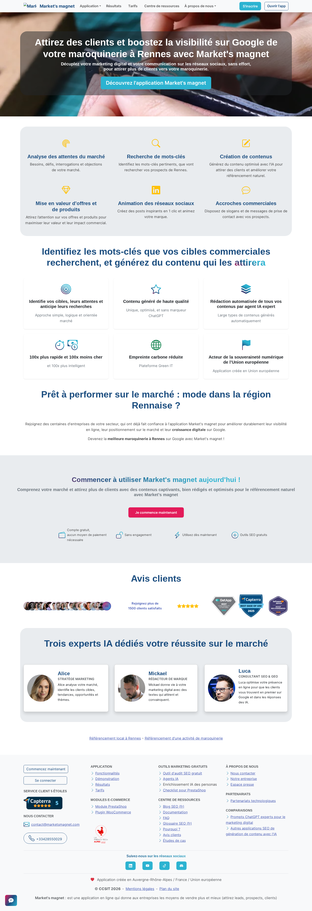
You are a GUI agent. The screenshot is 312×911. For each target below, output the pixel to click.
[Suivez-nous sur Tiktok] (164, 865)
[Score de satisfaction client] (187, 606)
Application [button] (89, 6)
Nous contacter (242, 773)
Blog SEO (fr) (173, 806)
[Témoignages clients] (67, 606)
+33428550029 (49, 839)
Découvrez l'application (156, 83)
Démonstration (107, 779)
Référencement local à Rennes (115, 738)
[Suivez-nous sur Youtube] (147, 865)
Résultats (113, 6)
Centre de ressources (161, 6)
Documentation (175, 812)
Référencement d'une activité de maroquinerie (184, 738)
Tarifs (133, 6)
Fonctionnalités (107, 773)
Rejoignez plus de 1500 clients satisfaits (145, 606)
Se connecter (45, 780)
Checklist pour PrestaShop (184, 790)
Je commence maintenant (156, 512)
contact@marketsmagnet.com (55, 824)
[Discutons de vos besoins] (11, 900)
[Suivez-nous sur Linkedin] (130, 865)
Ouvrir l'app (276, 6)
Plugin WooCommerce (113, 812)
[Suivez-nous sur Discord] (181, 865)
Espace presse (242, 784)
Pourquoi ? (171, 829)
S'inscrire (250, 6)
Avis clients (172, 835)
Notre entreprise (243, 779)
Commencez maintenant (45, 769)
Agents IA (170, 779)
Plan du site (169, 889)
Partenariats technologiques (253, 801)
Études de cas (174, 840)
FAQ (166, 818)
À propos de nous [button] (199, 6)
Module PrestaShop (111, 806)
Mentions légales (140, 889)
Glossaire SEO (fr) (177, 823)
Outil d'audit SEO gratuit (182, 773)
